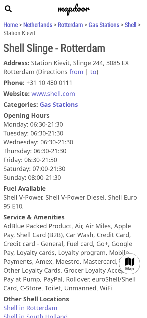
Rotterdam (70, 24)
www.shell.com (53, 93)
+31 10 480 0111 (49, 82)
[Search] (8, 8)
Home (10, 24)
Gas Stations (104, 24)
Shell (130, 24)
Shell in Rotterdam (30, 308)
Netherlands (37, 24)
